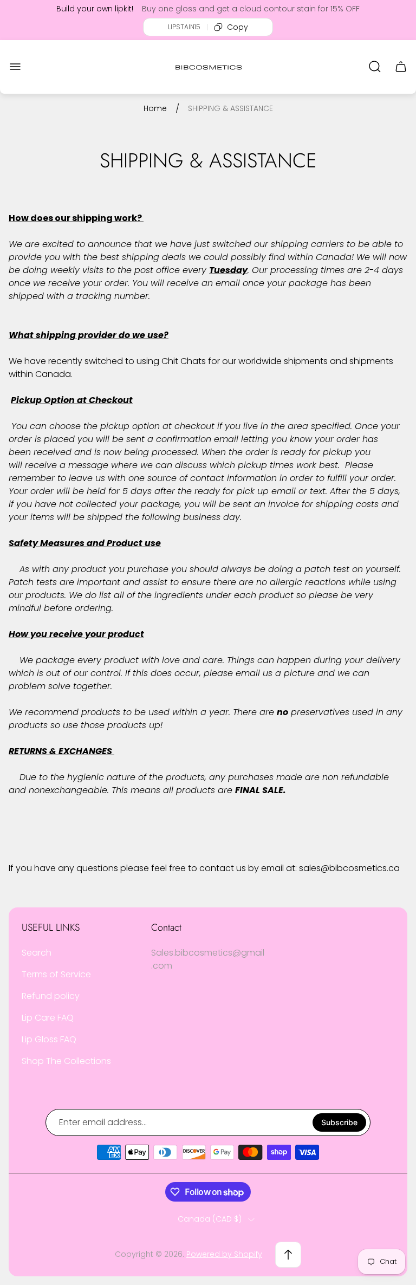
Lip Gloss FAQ (49, 1039)
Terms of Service (56, 974)
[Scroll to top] (288, 1255)
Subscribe (339, 1122)
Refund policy (51, 996)
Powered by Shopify (224, 1254)
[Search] (375, 67)
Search (36, 952)
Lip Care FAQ (48, 1017)
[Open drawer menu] (15, 66)
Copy (237, 27)
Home (155, 109)
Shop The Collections (66, 1061)
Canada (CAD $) (210, 1219)
